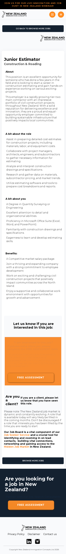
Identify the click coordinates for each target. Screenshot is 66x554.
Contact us (50, 534)
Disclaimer (34, 534)
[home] (14, 14)
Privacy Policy (16, 534)
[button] (61, 14)
